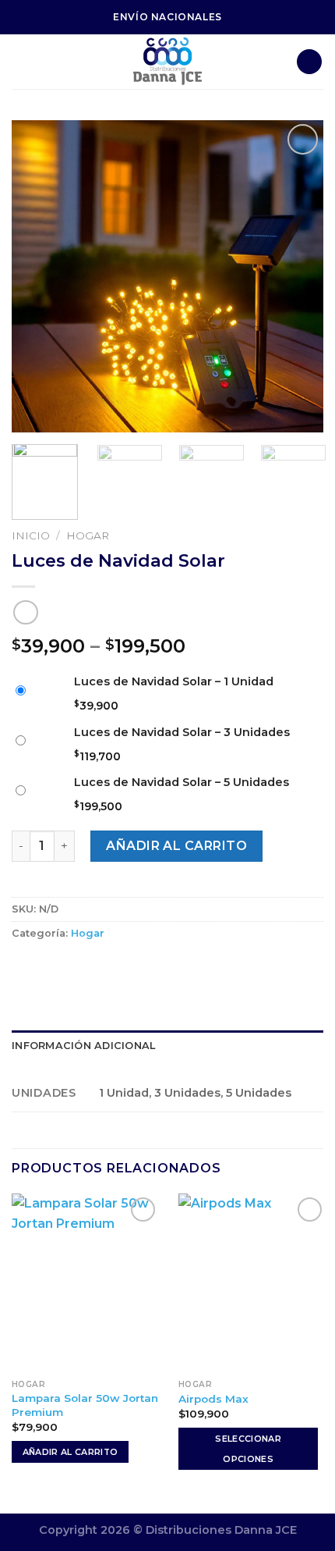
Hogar (87, 535)
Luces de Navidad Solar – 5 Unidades (181, 782)
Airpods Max (213, 1399)
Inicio (31, 535)
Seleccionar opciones (248, 1448)
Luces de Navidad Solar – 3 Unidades (182, 732)
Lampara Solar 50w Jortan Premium (85, 1405)
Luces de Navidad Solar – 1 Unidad (173, 681)
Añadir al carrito (176, 845)
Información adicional (83, 1045)
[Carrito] (309, 62)
